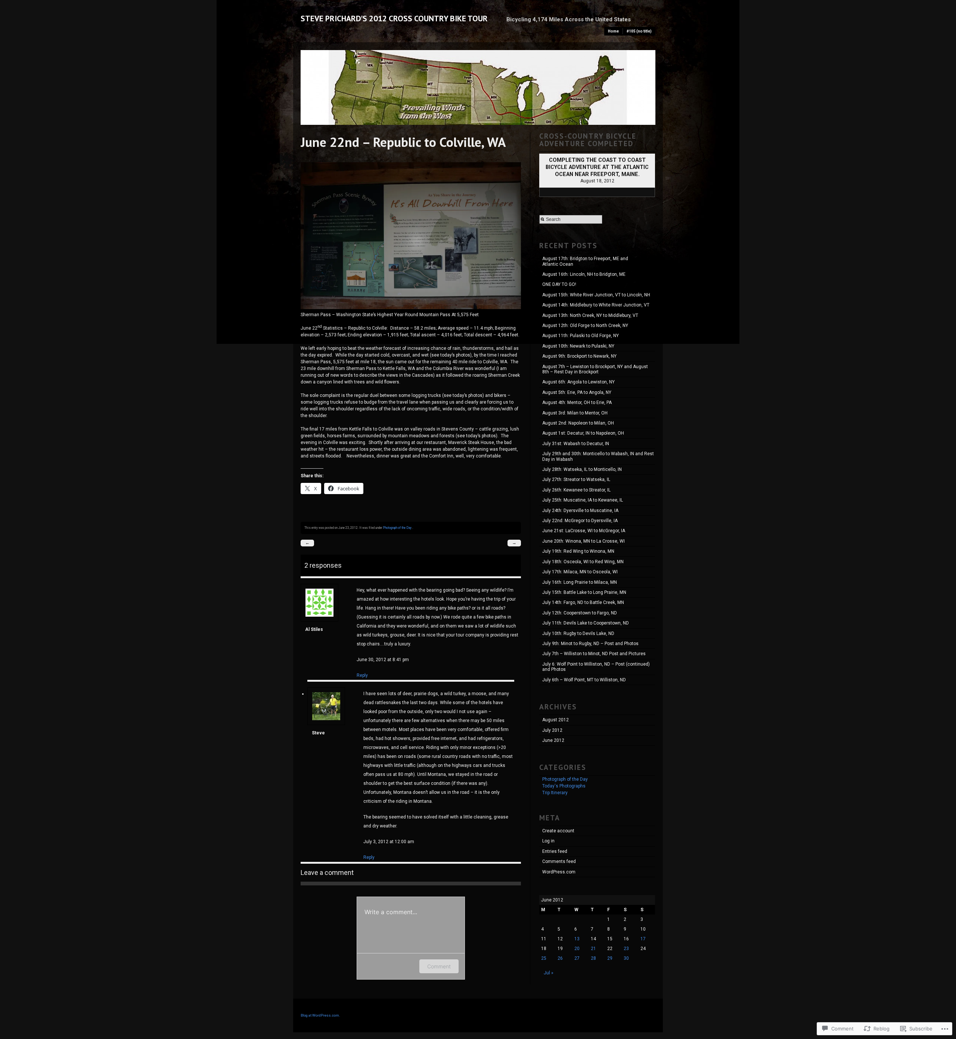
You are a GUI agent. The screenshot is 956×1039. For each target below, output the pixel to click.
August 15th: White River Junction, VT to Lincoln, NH (596, 294)
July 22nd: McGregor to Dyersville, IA (580, 520)
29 (609, 958)
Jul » (548, 972)
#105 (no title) (639, 31)
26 (560, 958)
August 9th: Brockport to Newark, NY (579, 356)
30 (626, 958)
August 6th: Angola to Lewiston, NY (578, 382)
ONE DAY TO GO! (559, 284)
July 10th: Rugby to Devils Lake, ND (578, 633)
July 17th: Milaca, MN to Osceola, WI (580, 571)
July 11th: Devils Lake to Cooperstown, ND (585, 623)
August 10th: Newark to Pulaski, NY (578, 346)
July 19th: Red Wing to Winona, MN (578, 551)
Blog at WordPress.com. (320, 1015)
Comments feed (559, 861)
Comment (439, 966)
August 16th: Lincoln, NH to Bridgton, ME (584, 274)
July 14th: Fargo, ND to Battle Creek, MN (583, 602)
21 (593, 948)
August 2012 (555, 719)
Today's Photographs (564, 786)
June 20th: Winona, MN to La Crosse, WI (583, 541)
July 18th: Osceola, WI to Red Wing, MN (583, 561)
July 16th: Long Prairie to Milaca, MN (579, 582)
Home (613, 31)
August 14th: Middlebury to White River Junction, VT (595, 305)
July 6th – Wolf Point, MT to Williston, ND (584, 679)
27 (577, 958)
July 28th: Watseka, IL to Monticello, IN (582, 469)
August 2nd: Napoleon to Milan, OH (578, 423)
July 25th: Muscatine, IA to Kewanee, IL (582, 500)
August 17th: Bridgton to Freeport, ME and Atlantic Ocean (585, 261)
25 (543, 958)
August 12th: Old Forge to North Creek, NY (585, 325)
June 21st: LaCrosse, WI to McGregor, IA (583, 530)
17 (643, 938)
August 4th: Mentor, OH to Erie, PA (577, 402)
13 (577, 938)
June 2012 (553, 740)
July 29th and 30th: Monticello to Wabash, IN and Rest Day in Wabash (598, 456)
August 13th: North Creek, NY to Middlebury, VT (590, 315)
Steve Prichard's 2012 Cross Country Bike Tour (394, 18)
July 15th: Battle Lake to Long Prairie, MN (584, 592)
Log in (548, 841)
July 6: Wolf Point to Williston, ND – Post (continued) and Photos (596, 667)
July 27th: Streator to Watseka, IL (576, 479)
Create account (558, 830)
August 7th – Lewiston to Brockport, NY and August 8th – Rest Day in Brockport (595, 369)
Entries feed (554, 851)
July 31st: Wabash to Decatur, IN (575, 443)
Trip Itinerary (555, 792)
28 (593, 958)
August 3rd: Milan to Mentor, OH (575, 413)
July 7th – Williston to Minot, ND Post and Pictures (594, 653)
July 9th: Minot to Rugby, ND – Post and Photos (590, 643)
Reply (362, 675)
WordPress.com (558, 872)
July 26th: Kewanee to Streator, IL (576, 490)
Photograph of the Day (397, 528)
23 (626, 948)
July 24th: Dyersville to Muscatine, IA (580, 510)
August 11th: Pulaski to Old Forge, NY (580, 335)
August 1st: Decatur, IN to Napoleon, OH (583, 433)
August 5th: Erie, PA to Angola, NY (576, 392)
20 (577, 948)
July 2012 (552, 730)
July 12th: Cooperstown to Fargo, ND (579, 613)
